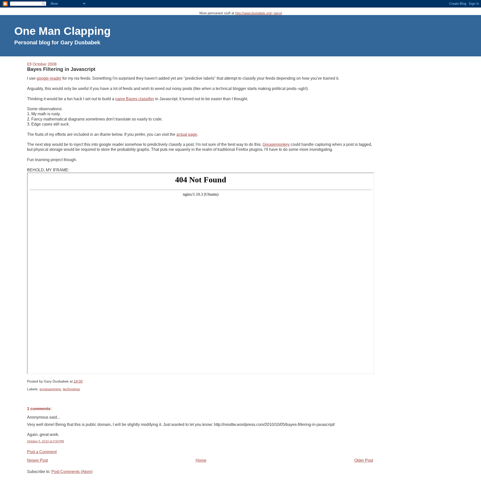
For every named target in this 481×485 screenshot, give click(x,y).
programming (50, 389)
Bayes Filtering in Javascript (61, 69)
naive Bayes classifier (134, 99)
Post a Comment (42, 452)
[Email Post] (84, 381)
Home (201, 460)
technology (71, 389)
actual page (186, 134)
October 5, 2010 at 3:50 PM (45, 441)
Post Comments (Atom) (71, 471)
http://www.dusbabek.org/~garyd (258, 13)
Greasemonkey (276, 144)
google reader (49, 78)
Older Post (363, 460)
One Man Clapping (62, 31)
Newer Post (37, 460)
